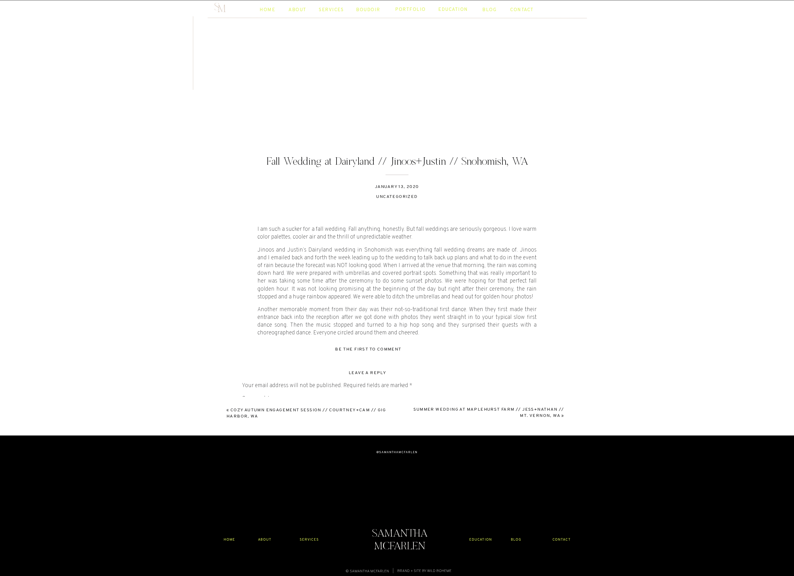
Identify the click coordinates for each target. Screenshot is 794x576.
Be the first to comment (368, 349)
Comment (256, 398)
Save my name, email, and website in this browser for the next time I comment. (337, 529)
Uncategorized (396, 196)
